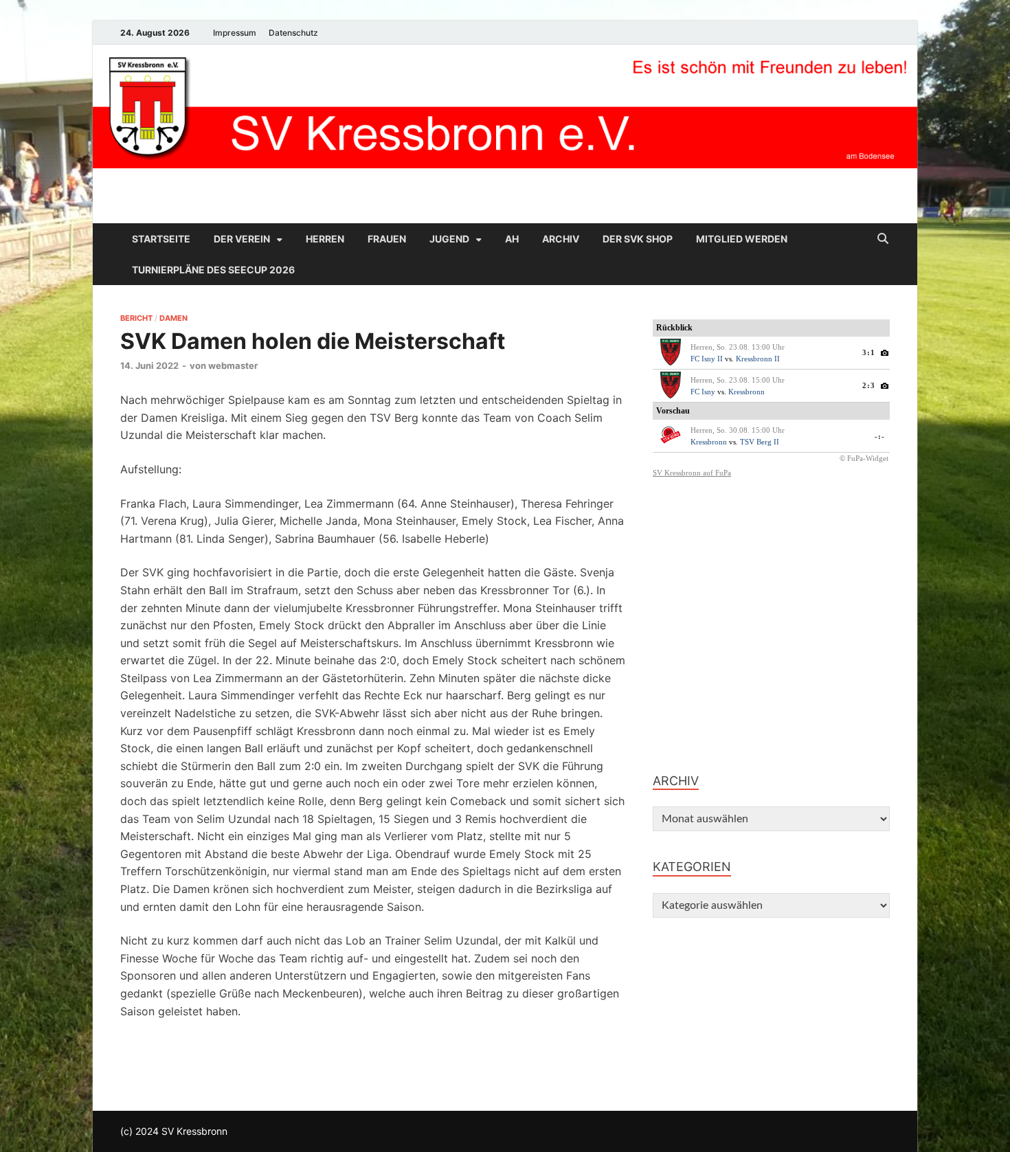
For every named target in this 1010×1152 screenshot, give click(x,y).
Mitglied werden (741, 239)
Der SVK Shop (638, 239)
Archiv (560, 239)
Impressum (234, 32)
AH (512, 239)
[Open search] (883, 239)
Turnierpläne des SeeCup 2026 (213, 269)
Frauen (387, 239)
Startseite (161, 239)
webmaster (233, 365)
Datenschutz (293, 32)
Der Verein (242, 239)
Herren (325, 239)
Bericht (136, 318)
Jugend (449, 239)
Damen (173, 318)
